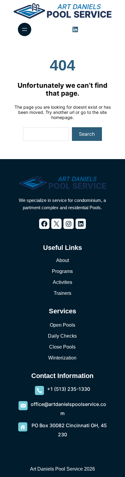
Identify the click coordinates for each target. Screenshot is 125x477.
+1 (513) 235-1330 (68, 389)
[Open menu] (24, 29)
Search (87, 134)
